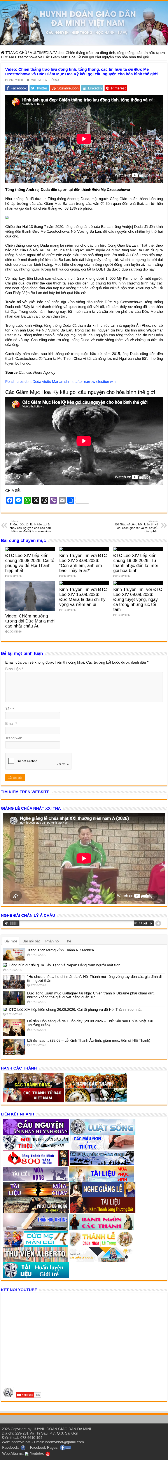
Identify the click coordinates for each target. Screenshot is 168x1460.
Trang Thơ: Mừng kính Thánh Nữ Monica (60, 950)
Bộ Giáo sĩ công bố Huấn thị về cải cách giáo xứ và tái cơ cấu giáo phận (136, 526)
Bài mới (10, 941)
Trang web (13, 738)
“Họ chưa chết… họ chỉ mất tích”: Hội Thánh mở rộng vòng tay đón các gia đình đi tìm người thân (94, 979)
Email (11, 724)
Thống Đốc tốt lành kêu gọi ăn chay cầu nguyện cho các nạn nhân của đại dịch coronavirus (30, 526)
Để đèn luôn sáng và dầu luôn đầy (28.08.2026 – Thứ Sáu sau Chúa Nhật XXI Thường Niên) (90, 1023)
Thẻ (68, 941)
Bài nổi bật (31, 941)
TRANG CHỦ (15, 53)
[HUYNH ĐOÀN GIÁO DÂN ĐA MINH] (84, 23)
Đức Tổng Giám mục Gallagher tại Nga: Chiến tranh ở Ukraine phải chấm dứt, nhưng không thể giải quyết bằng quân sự (91, 995)
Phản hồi (52, 941)
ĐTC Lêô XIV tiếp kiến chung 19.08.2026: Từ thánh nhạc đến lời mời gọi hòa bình (135, 563)
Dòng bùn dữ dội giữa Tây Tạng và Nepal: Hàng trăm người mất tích (64, 965)
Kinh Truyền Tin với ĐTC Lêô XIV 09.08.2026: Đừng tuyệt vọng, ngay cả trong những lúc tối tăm (137, 599)
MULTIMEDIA (41, 53)
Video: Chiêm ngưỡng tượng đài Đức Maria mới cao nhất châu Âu (29, 621)
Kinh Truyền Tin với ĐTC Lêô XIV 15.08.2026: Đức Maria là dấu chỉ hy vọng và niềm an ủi (83, 597)
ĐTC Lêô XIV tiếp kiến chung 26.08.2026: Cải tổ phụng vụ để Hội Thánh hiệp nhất (29, 563)
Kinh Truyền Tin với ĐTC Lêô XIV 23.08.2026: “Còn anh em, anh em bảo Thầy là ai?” (83, 563)
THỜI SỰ (53, 80)
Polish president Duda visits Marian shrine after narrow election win (60, 382)
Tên (9, 709)
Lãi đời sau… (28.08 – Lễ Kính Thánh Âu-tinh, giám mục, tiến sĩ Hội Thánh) (88, 1040)
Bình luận (14, 669)
